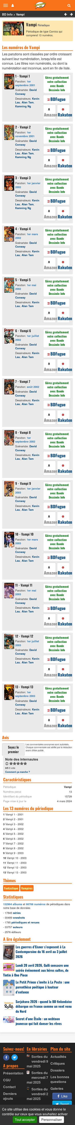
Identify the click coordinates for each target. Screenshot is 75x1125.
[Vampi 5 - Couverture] (9, 285)
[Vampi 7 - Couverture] (9, 387)
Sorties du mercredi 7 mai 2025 (37, 1077)
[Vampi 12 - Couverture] (9, 642)
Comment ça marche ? (17, 771)
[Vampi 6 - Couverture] (9, 336)
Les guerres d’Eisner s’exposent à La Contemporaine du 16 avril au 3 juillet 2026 (41, 951)
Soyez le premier (13, 749)
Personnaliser (51, 1119)
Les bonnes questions (59, 1079)
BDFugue (57, 99)
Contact (9, 1086)
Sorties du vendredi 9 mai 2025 (37, 1061)
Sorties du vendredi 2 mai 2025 (37, 1094)
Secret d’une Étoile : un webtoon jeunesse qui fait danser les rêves (39, 1021)
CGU (7, 1080)
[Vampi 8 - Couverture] (9, 438)
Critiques (57, 1063)
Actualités (58, 1056)
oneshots (19, 917)
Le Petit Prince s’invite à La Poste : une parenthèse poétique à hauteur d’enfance (43, 987)
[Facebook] (7, 1057)
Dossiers (57, 1070)
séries (17, 913)
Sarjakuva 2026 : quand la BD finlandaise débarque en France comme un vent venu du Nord (44, 1006)
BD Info (7, 14)
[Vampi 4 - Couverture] (9, 234)
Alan (28, 102)
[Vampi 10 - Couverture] (9, 540)
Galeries (56, 1088)
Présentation (13, 1073)
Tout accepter (25, 1119)
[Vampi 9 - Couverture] (9, 489)
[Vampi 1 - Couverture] (9, 82)
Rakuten (64, 114)
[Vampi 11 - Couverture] (9, 591)
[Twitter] (15, 1057)
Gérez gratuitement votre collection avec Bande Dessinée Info (57, 83)
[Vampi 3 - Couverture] (9, 183)
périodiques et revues (25, 922)
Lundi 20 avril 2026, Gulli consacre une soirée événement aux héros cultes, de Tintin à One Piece (36, 970)
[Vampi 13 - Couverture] (9, 693)
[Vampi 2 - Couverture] (9, 133)
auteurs (17, 927)
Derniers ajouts (10, 1096)
